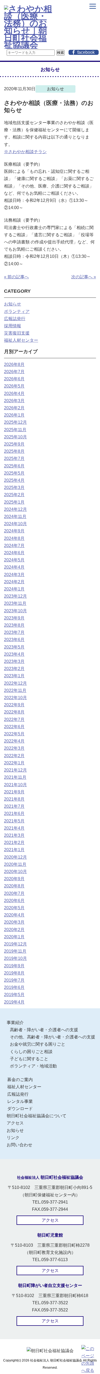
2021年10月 (15, 784)
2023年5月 (14, 647)
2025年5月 (14, 473)
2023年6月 (14, 639)
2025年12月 (15, 422)
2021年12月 (15, 770)
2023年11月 (15, 603)
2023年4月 (14, 654)
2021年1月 (14, 849)
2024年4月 (14, 567)
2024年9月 (14, 531)
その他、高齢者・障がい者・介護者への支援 (52, 1037)
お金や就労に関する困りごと (37, 1044)
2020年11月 (15, 864)
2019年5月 (14, 994)
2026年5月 (14, 386)
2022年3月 (14, 748)
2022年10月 (15, 697)
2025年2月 (14, 494)
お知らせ (12, 304)
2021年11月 (15, 777)
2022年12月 (15, 683)
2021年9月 (14, 792)
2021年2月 (14, 842)
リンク (13, 1137)
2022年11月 (15, 690)
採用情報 (12, 326)
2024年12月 (15, 509)
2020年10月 (15, 871)
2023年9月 (14, 618)
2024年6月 (14, 553)
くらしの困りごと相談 (31, 1051)
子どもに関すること (29, 1059)
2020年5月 (14, 908)
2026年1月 (14, 415)
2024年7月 (14, 545)
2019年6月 (14, 987)
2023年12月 (15, 596)
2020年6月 (14, 900)
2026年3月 (14, 400)
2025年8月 (14, 451)
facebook (86, 52)
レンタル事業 (20, 1101)
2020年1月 (14, 937)
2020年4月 (14, 915)
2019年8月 (14, 973)
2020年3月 (14, 922)
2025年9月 (14, 444)
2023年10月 (15, 611)
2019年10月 (15, 958)
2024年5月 (14, 560)
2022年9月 (14, 705)
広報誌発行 (14, 318)
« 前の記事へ (16, 277)
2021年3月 (14, 835)
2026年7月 (14, 371)
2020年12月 (15, 857)
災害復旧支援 (17, 333)
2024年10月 (15, 523)
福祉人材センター (21, 340)
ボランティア (17, 311)
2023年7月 (14, 632)
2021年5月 (14, 821)
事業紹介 (15, 1022)
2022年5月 (14, 734)
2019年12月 (15, 944)
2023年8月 (14, 625)
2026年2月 (14, 408)
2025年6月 (14, 466)
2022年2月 (14, 755)
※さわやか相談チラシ (25, 151)
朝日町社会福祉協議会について (36, 1116)
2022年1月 (14, 763)
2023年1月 (14, 676)
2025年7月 (14, 458)
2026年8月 (14, 364)
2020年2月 (14, 929)
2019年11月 (15, 951)
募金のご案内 (20, 1079)
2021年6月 (14, 813)
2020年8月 (14, 886)
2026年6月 (14, 379)
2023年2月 (14, 668)
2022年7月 (14, 719)
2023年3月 (14, 661)
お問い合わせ (19, 1145)
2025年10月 (15, 437)
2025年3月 (14, 487)
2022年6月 (14, 726)
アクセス (15, 1123)
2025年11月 (15, 429)
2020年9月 (14, 878)
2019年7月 (14, 980)
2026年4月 (14, 393)
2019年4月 (14, 1002)
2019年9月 (14, 966)
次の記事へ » (83, 277)
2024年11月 (15, 516)
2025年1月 (14, 502)
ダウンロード (20, 1108)
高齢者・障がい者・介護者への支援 (44, 1030)
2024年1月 (14, 589)
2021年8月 (14, 799)
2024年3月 (14, 574)
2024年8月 (14, 538)
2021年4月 (14, 828)
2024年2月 (14, 582)
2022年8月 (14, 712)
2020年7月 (14, 893)
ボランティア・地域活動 (33, 1066)
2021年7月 (14, 806)
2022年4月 (14, 741)
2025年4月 (14, 480)
